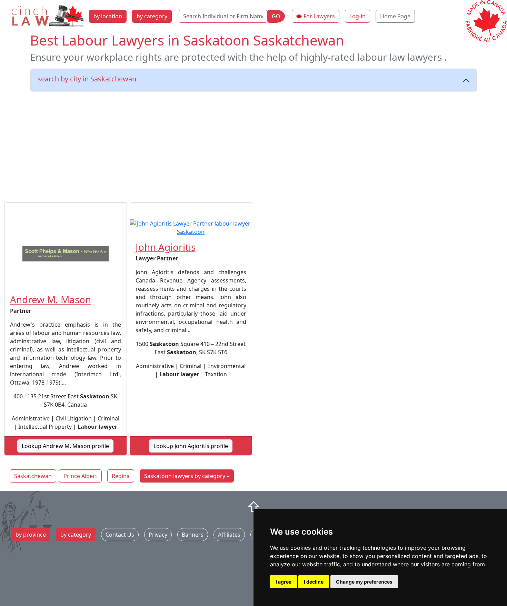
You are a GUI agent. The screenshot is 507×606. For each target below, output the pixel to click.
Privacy (158, 534)
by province (31, 534)
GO (276, 16)
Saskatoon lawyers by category (184, 476)
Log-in (357, 16)
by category (152, 16)
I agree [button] (283, 582)
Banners (192, 534)
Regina (121, 476)
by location (107, 16)
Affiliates (229, 534)
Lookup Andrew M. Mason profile (65, 446)
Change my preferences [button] (364, 582)
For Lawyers (319, 16)
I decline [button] (314, 582)
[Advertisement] (253, 146)
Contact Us (120, 534)
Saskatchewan (33, 476)
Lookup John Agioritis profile (190, 446)
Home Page (395, 16)
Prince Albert (80, 476)
